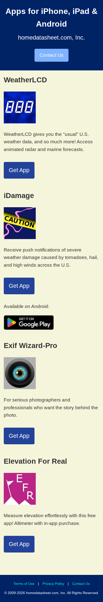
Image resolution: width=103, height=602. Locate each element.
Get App (19, 170)
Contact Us (52, 55)
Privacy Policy (53, 584)
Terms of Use (24, 584)
